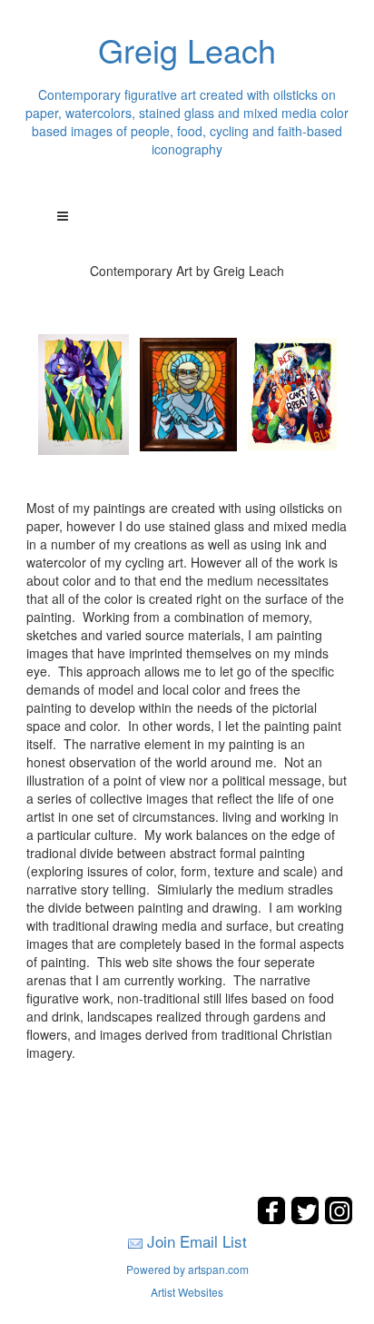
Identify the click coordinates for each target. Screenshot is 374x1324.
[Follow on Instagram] (338, 1219)
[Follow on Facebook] (273, 1219)
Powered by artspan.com (187, 1269)
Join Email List (197, 1241)
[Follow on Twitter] (307, 1219)
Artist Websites (187, 1291)
